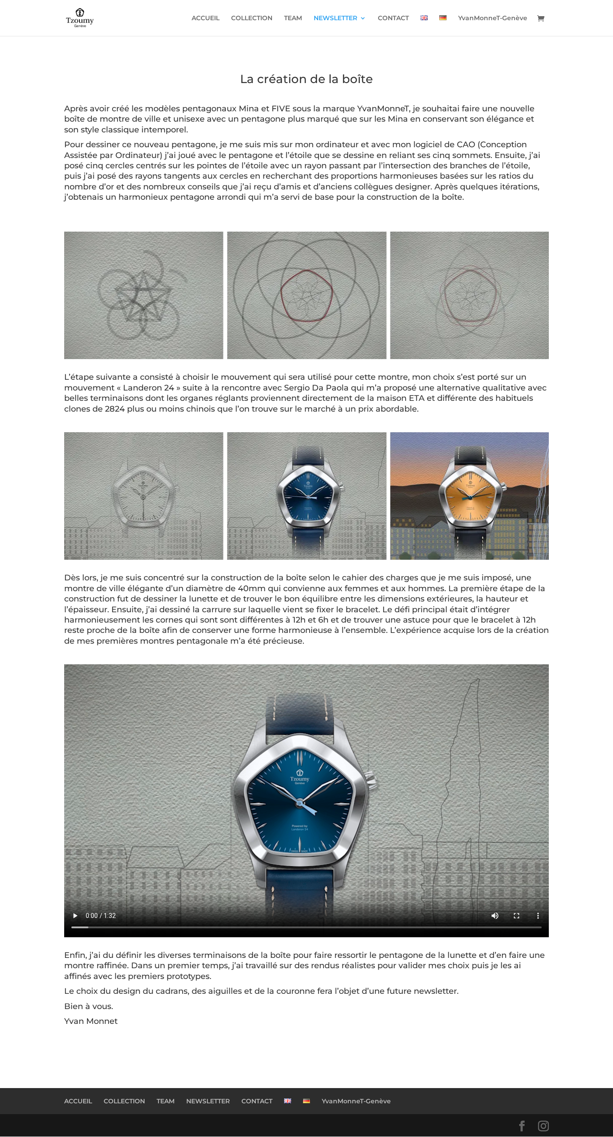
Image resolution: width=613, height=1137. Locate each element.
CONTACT (393, 18)
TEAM (293, 18)
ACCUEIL (205, 18)
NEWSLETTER (335, 18)
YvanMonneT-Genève (492, 18)
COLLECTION (251, 18)
